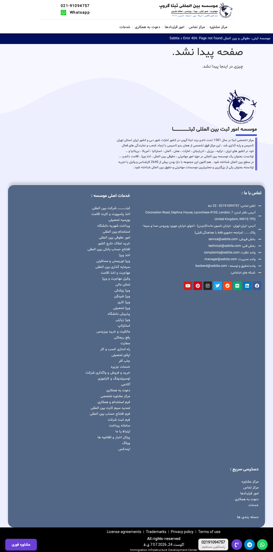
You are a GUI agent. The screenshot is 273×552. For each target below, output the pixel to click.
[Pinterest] (198, 285)
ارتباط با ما (122, 431)
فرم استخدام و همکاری (114, 402)
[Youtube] (188, 285)
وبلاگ (126, 443)
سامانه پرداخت (119, 425)
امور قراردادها (174, 27)
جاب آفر (124, 361)
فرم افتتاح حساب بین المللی (110, 414)
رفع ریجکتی (122, 337)
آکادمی (125, 384)
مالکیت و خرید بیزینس (113, 331)
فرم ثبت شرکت (119, 419)
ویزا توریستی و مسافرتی (113, 261)
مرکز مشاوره (218, 27)
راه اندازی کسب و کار (115, 349)
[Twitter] (217, 285)
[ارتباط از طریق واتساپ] (262, 544)
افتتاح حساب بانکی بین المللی (108, 249)
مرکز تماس (197, 27)
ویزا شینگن (122, 296)
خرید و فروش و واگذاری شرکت (108, 372)
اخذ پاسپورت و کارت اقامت (110, 214)
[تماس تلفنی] (236, 544)
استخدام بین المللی (116, 231)
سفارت (125, 343)
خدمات (124, 27)
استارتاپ (124, 325)
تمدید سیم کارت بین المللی (110, 408)
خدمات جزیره (120, 367)
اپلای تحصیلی (120, 355)
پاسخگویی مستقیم (213, 547)
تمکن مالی (122, 284)
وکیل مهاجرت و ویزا (116, 278)
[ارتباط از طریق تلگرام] (249, 544)
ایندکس (124, 449)
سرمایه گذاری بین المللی (112, 267)
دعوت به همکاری (147, 27)
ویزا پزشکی (122, 290)
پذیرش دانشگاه (119, 314)
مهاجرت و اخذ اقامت (115, 273)
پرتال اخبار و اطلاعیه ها (114, 437)
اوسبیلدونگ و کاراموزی (114, 378)
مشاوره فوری (21, 544)
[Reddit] (227, 285)
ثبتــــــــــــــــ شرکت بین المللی (111, 208)
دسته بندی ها (248, 517)
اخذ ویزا (124, 255)
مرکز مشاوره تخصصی (115, 396)
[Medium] (237, 285)
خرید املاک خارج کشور (114, 243)
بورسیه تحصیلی (119, 220)
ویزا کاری (124, 302)
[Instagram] (207, 285)
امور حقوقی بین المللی (114, 237)
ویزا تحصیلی (121, 308)
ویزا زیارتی (123, 320)
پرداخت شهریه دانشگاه (113, 226)
